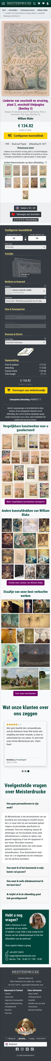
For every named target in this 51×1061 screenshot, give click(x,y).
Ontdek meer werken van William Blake (25, 582)
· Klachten (8, 1010)
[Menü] (3, 3)
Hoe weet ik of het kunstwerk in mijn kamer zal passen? (25, 869)
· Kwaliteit (31, 1000)
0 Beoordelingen (31, 220)
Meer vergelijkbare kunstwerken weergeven (26, 501)
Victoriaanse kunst (27, 10)
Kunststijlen (13, 10)
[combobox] (25, 247)
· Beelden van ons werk (36, 1003)
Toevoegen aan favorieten (27, 214)
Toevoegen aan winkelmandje (27, 390)
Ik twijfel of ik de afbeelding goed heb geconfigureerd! (24, 896)
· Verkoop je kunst (34, 997)
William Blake (42, 10)
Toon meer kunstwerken (25, 693)
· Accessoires (32, 1007)
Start (4, 10)
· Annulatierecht (10, 1007)
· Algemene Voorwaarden (13, 1000)
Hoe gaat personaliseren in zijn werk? (22, 805)
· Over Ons (8, 1013)
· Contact (7, 994)
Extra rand (8, 244)
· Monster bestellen (35, 1010)
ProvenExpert (21, 760)
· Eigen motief (33, 994)
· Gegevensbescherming (13, 1003)
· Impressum (8, 997)
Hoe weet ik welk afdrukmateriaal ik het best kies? (25, 883)
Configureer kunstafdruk (27, 135)
